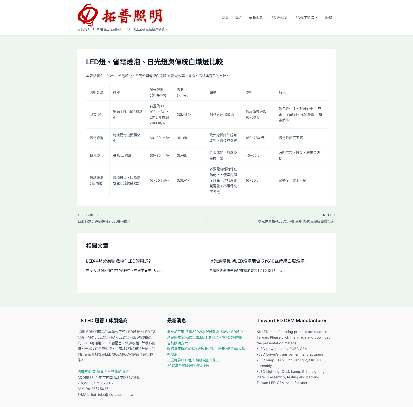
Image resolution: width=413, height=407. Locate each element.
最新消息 (256, 17)
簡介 (238, 17)
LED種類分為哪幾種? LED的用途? (118, 261)
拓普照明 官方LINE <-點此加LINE (103, 372)
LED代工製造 (304, 17)
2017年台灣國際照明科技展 (188, 366)
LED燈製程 (278, 17)
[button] (316, 17)
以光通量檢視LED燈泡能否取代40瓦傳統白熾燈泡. (257, 261)
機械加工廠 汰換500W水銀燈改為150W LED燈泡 (205, 332)
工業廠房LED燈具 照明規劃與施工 (193, 360)
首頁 (225, 17)
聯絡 (328, 17)
